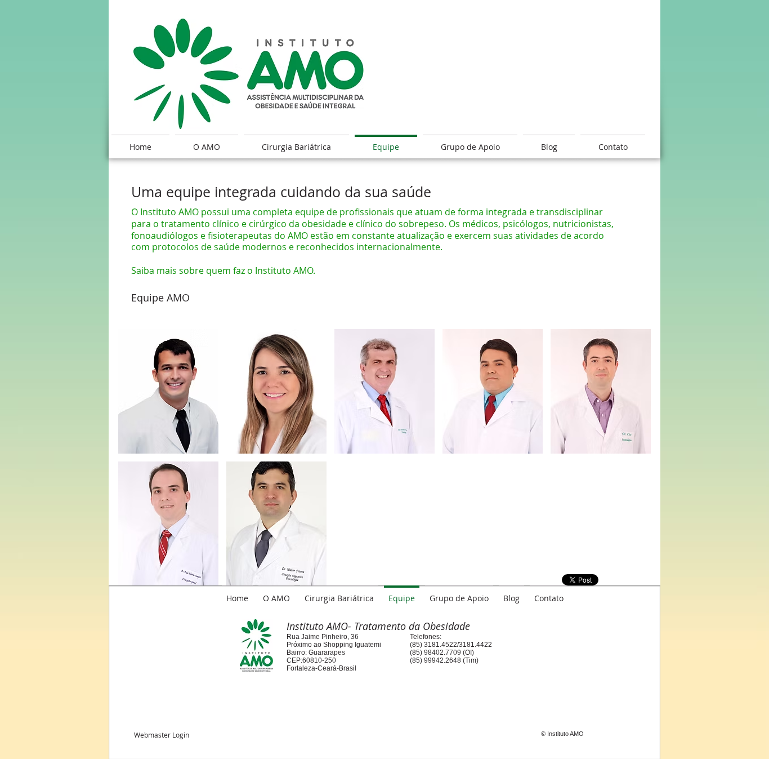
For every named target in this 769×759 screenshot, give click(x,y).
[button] (168, 391)
